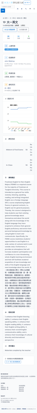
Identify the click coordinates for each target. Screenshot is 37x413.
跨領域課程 (22, 385)
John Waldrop (10, 61)
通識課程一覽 (4, 389)
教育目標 (12, 312)
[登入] (22, 9)
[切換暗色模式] (34, 9)
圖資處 (19, 409)
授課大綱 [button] (24, 29)
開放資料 (21, 389)
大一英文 (12, 18)
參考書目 (12, 346)
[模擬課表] (18, 9)
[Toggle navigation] (2, 2)
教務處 (24, 409)
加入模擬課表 (10, 29)
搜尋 (3, 10)
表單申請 (21, 387)
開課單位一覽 (4, 387)
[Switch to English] (26, 9)
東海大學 (4, 409)
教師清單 (21, 391)
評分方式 (12, 139)
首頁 (6, 18)
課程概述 (12, 178)
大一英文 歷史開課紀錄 (14, 362)
